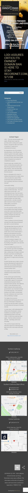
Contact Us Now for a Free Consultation (14, 45)
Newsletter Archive (12, 114)
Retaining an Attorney (12, 116)
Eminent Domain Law (12, 109)
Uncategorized (11, 123)
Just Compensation (12, 112)
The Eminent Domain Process (14, 119)
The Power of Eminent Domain (14, 121)
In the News (10, 111)
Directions (14, 382)
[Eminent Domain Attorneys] (14, 8)
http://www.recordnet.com (14, 335)
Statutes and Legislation (13, 117)
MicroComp (17, 490)
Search (21, 92)
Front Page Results (12, 100)
